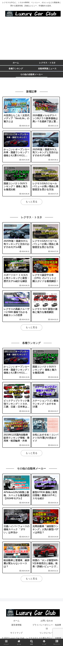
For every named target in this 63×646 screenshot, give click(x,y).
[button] (56, 466)
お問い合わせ (47, 620)
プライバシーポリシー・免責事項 (46, 627)
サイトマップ (16, 633)
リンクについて (47, 633)
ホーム (16, 620)
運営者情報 (16, 625)
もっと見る (31, 201)
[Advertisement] (31, 39)
